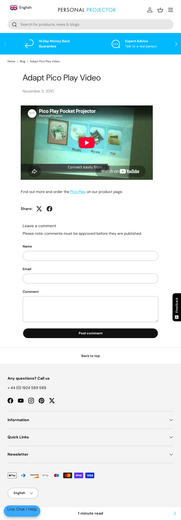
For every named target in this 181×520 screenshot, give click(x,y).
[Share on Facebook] (49, 209)
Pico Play (78, 191)
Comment (31, 291)
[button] (160, 10)
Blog (22, 61)
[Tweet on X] (39, 209)
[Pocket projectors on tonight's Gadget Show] (174, 513)
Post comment (91, 333)
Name (27, 246)
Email (27, 269)
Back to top (90, 356)
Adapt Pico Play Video (45, 61)
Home (11, 61)
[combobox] (90, 24)
